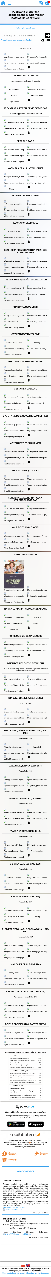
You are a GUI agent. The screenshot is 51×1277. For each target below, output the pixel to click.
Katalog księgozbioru (25, 28)
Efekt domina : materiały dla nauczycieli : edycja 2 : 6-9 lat (27, 1082)
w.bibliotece (24, 1142)
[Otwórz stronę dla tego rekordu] (14, 54)
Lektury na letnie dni (12, 1180)
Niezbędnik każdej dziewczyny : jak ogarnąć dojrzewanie (27, 1073)
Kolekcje (29, 40)
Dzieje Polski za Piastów (17, 1088)
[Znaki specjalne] (48, 40)
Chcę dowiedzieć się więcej (13, 1273)
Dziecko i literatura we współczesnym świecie (23, 1095)
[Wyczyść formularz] (43, 40)
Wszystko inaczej (15, 1093)
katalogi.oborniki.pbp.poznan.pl (14, 1207)
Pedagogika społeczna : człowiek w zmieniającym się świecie (28, 1060)
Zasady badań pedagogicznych (19, 1058)
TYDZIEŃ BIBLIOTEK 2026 (14, 1219)
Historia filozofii (14, 1063)
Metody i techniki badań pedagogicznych (22, 1067)
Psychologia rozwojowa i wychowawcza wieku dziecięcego (27, 1065)
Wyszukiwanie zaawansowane (13, 40)
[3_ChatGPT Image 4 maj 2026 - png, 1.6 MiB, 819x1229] (17, 1234)
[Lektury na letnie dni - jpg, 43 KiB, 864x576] (13, 1209)
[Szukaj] (47, 35)
